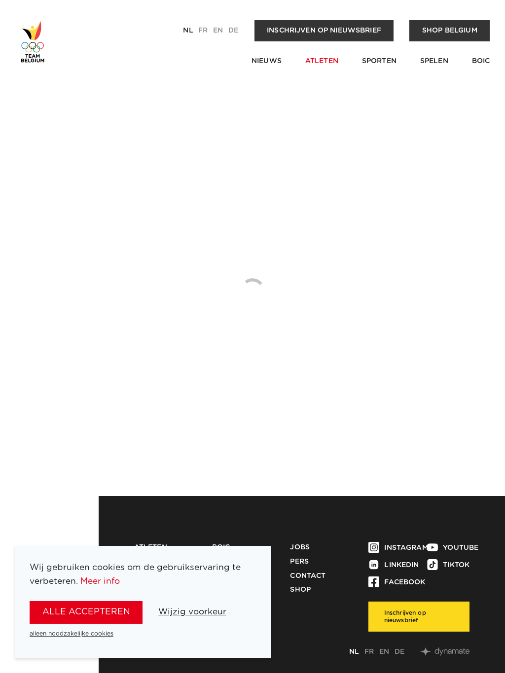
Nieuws (267, 61)
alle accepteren (86, 611)
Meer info (100, 581)
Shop (300, 589)
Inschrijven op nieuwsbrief (324, 30)
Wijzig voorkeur (192, 611)
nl (188, 30)
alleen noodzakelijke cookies (71, 634)
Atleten (321, 61)
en (218, 30)
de (233, 30)
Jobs (300, 547)
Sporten (379, 61)
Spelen (434, 61)
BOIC (481, 61)
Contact (307, 575)
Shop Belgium (449, 30)
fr (203, 30)
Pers (299, 561)
